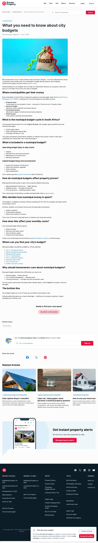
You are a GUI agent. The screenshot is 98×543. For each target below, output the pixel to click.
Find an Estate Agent (9, 512)
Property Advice (17, 12)
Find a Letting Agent (30, 498)
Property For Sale (8, 476)
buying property (49, 193)
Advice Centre (6, 12)
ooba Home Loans (72, 504)
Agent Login (70, 511)
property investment (24, 174)
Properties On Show (8, 498)
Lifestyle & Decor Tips (52, 492)
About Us (91, 480)
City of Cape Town (12, 261)
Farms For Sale (6, 501)
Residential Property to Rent (31, 481)
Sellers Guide (49, 499)
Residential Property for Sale (10, 481)
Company (91, 476)
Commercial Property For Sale (10, 487)
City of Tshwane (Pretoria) (14, 250)
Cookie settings (86, 531)
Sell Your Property (8, 508)
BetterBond (70, 501)
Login (82, 3)
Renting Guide (49, 515)
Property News (49, 484)
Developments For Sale (9, 491)
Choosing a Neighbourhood (50, 488)
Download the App (72, 494)
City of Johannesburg (13, 256)
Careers (90, 484)
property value (31, 83)
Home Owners (7, 326)
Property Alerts (71, 491)
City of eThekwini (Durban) (14, 258)
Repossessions (7, 495)
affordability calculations (42, 238)
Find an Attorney (71, 487)
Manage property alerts (65, 440)
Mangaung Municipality (13, 254)
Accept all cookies (86, 536)
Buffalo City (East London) (14, 263)
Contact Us (91, 487)
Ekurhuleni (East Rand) (13, 260)
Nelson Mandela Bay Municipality (16, 252)
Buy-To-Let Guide (50, 511)
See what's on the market (49, 312)
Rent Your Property (30, 494)
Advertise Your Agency (73, 518)
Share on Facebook (27, 357)
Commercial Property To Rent (31, 487)
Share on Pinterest (45, 357)
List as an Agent (71, 514)
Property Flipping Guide (52, 503)
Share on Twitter (36, 357)
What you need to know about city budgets (34, 12)
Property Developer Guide (51, 507)
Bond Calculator (71, 480)
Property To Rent (30, 476)
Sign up (91, 3)
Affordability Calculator (73, 484)
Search (90, 12)
